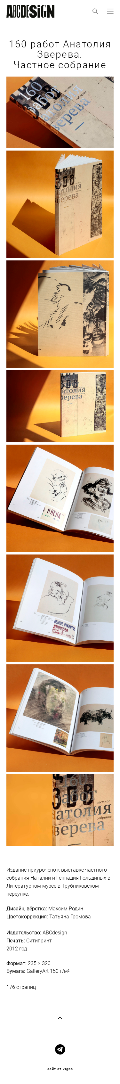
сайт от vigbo (60, 1069)
